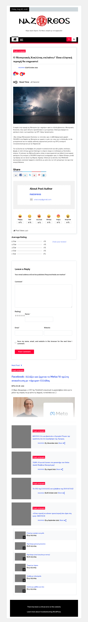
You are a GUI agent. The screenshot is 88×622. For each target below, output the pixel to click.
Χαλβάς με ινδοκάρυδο (34, 576)
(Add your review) (59, 242)
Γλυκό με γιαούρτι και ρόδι (35, 533)
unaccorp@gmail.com (42, 200)
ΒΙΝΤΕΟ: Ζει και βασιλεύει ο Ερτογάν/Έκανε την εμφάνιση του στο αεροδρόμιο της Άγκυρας (51, 437)
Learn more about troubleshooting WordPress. (44, 612)
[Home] (15, 39)
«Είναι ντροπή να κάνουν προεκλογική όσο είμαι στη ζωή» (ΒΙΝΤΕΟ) (52, 514)
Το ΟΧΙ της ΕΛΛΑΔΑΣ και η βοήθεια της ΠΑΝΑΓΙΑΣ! (53, 489)
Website (47, 328)
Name (27, 314)
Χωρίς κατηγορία (19, 51)
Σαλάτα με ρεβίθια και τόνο (35, 587)
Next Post (16, 365)
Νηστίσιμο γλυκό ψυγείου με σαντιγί (38, 554)
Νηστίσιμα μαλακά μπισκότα (36, 544)
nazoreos (35, 194)
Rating (18, 312)
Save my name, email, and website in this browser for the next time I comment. (44, 342)
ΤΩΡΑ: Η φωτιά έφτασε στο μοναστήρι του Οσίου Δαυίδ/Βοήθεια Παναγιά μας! (51, 463)
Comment (19, 282)
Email (17, 328)
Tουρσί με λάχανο (32, 565)
